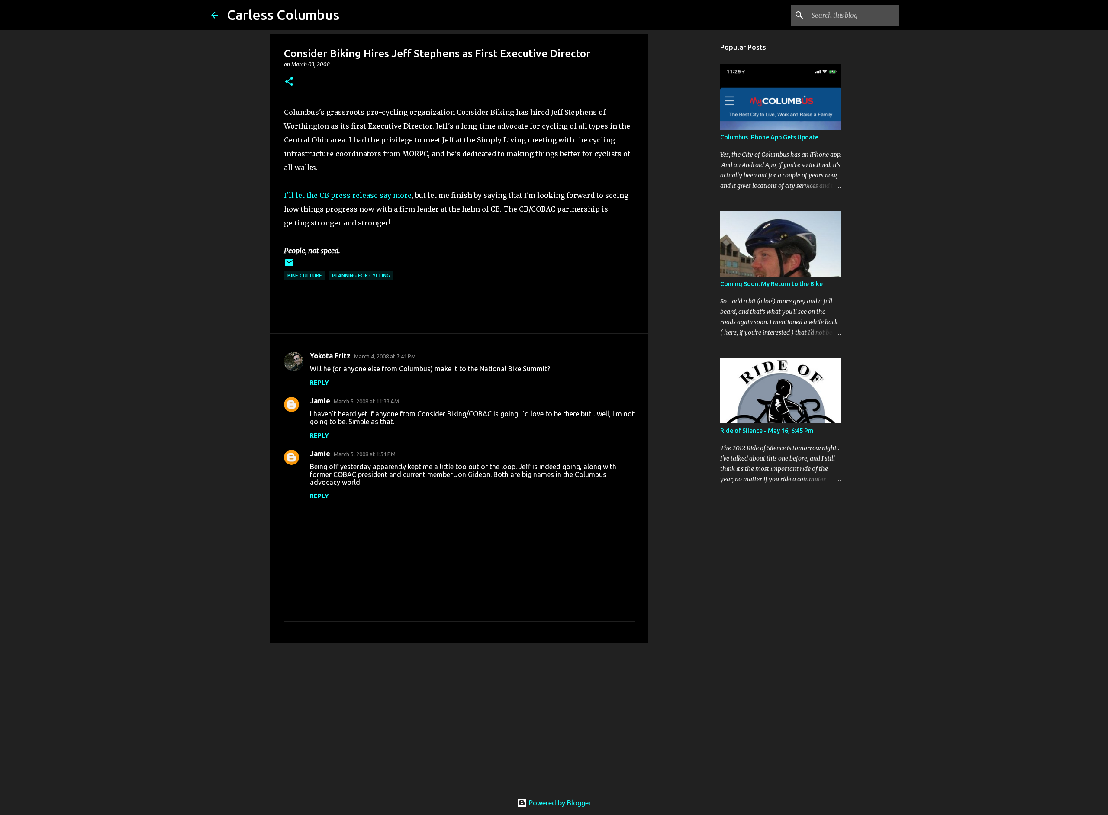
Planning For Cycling (361, 275)
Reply (319, 382)
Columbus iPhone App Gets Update (769, 137)
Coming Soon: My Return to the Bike (771, 283)
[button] (289, 82)
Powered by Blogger (559, 803)
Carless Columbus (283, 15)
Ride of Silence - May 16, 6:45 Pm (766, 430)
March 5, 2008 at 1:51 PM (365, 454)
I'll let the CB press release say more (348, 195)
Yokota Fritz (330, 356)
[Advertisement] (459, 716)
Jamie (320, 401)
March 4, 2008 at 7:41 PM (385, 356)
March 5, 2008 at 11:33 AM (366, 401)
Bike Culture (304, 275)
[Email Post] (289, 266)
